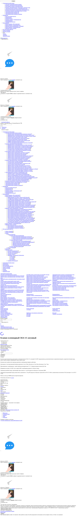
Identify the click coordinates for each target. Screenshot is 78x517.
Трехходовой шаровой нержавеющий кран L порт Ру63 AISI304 (21, 218)
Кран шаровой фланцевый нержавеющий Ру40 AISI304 (19, 213)
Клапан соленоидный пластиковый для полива (17, 159)
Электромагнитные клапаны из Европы (13, 14)
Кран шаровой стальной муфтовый (15, 225)
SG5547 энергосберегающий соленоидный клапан (18, 138)
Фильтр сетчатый (6, 31)
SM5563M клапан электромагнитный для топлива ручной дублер (21, 136)
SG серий (12, 257)
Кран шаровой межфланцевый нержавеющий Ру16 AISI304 (20, 212)
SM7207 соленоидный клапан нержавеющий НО (18, 179)
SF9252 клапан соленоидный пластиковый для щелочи (19, 156)
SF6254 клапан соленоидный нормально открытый (18, 158)
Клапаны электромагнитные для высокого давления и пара (17, 7)
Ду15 (1, 390)
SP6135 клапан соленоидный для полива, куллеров (18, 152)
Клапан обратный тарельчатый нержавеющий (22, 238)
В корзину (3, 354)
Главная (2, 325)
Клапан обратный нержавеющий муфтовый (22, 236)
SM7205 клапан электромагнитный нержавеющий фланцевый (21, 176)
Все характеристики (4, 349)
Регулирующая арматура (8, 29)
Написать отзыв (3, 344)
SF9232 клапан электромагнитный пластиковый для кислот (20, 155)
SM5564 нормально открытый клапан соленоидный (18, 140)
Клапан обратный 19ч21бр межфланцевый (21, 241)
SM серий (12, 256)
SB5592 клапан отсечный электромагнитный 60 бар (18, 165)
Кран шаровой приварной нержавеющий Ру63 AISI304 (19, 215)
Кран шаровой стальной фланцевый (15, 226)
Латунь (1, 386)
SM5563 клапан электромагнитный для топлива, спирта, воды (21, 135)
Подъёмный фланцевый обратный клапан (21, 245)
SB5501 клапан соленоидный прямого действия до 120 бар (20, 171)
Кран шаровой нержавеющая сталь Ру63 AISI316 (18, 210)
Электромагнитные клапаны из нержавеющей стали (16, 8)
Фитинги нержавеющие (13, 250)
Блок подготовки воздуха (10, 16)
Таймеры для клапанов (12, 260)
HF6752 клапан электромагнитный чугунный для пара (19, 148)
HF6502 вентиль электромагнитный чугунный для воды (19, 144)
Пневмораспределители (10, 21)
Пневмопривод (8, 17)
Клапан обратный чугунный (16, 239)
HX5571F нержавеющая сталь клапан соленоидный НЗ (19, 175)
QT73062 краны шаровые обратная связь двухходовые (19, 203)
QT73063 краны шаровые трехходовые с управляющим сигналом (21, 205)
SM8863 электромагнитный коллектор (16, 141)
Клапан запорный (11, 247)
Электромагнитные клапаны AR (12, 12)
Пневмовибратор (8, 20)
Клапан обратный (11, 234)
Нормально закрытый (5, 392)
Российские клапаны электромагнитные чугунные (16, 10)
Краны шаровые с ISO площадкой (12, 24)
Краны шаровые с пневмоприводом (12, 27)
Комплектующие (6, 36)
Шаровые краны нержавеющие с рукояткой (14, 26)
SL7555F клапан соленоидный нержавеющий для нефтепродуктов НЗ (22, 177)
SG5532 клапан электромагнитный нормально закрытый (20, 134)
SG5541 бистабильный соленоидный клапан (17, 139)
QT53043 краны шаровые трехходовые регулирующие (19, 202)
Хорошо (2, 513)
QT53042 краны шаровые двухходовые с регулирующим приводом (22, 201)
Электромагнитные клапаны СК (12, 13)
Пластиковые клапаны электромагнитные (14, 6)
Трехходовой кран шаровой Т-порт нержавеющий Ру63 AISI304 (21, 220)
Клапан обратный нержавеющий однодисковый (23, 237)
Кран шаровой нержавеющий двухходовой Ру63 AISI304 (20, 209)
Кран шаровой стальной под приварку (16, 227)
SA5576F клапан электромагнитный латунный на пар (19, 149)
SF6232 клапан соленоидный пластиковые (17, 154)
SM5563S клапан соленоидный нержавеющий (17, 173)
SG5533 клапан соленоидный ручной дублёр (17, 137)
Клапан (4, 33)
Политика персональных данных (7, 511)
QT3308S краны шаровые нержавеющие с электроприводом (20, 199)
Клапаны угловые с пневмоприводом (13, 19)
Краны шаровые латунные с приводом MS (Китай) (18, 197)
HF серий (12, 259)
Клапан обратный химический (16, 246)
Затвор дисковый (6, 30)
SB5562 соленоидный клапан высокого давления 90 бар (19, 167)
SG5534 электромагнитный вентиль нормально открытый (20, 142)
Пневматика (5, 186)
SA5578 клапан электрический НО (15, 162)
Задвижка (5, 34)
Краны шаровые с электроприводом (12, 25)
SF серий (12, 258)
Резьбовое (17, 420)
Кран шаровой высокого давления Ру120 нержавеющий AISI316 (21, 211)
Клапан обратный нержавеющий (17, 235)
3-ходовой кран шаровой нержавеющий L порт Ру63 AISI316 (20, 219)
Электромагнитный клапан (8, 131)
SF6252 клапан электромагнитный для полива (17, 153)
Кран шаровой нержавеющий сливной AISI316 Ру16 (19, 222)
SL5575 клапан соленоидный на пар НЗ (16, 164)
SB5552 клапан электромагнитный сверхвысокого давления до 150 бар (22, 168)
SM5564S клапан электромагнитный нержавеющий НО (19, 178)
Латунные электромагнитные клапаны (13, 4)
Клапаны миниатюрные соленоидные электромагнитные (17, 9)
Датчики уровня (11, 254)
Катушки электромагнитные (14, 251)
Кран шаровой (6, 194)
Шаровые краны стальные (10, 28)
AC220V (20, 420)
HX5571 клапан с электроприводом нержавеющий (18, 174)
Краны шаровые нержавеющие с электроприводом (18, 200)
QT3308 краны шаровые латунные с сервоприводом (19, 198)
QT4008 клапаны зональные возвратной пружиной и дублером (21, 206)
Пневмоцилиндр (8, 18)
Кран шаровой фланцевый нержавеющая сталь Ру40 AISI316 (20, 214)
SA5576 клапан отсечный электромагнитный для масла (19, 161)
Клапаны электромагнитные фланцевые (13, 5)
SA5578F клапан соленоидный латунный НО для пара (19, 150)
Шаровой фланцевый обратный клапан (21, 243)
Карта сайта (2, 512)
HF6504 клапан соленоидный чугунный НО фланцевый (19, 147)
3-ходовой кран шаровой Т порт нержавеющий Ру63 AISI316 (20, 221)
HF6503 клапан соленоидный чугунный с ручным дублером (20, 146)
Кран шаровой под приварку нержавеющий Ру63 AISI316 (20, 217)
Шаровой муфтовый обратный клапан (21, 244)
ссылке (13, 79)
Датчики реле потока (12, 253)
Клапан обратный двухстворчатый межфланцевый (23, 242)
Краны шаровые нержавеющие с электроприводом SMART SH (21, 207)
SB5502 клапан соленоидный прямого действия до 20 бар (20, 170)
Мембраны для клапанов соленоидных (16, 255)
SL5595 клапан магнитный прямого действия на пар (19, 163)
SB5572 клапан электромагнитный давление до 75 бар (19, 166)
